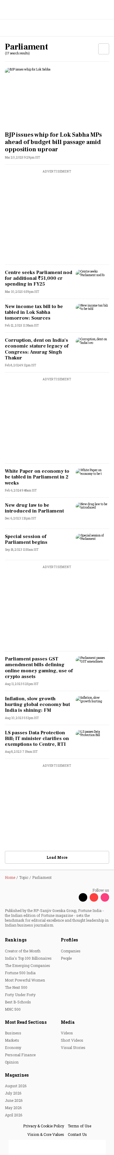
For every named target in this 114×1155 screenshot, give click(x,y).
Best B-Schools (18, 1001)
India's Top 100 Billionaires (28, 958)
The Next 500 (16, 987)
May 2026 (13, 1107)
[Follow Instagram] (105, 897)
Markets (12, 1040)
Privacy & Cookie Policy (43, 1125)
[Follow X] (83, 897)
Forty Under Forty (20, 994)
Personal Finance (20, 1054)
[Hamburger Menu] (105, 28)
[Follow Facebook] (72, 897)
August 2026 (15, 1085)
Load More (57, 857)
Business (13, 1032)
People (66, 958)
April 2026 (13, 1114)
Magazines (17, 1075)
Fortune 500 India (20, 972)
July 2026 (13, 1093)
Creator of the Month (22, 950)
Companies (71, 950)
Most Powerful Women (25, 980)
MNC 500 (13, 1009)
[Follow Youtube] (94, 897)
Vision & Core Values (45, 1134)
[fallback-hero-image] (57, 97)
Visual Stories (73, 1047)
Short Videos (72, 1040)
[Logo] (19, 28)
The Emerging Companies (27, 965)
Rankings (15, 940)
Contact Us (77, 1134)
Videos (67, 1032)
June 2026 (13, 1100)
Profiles (69, 940)
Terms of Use (79, 1125)
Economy (13, 1047)
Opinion (12, 1062)
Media (67, 1022)
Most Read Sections (26, 1022)
